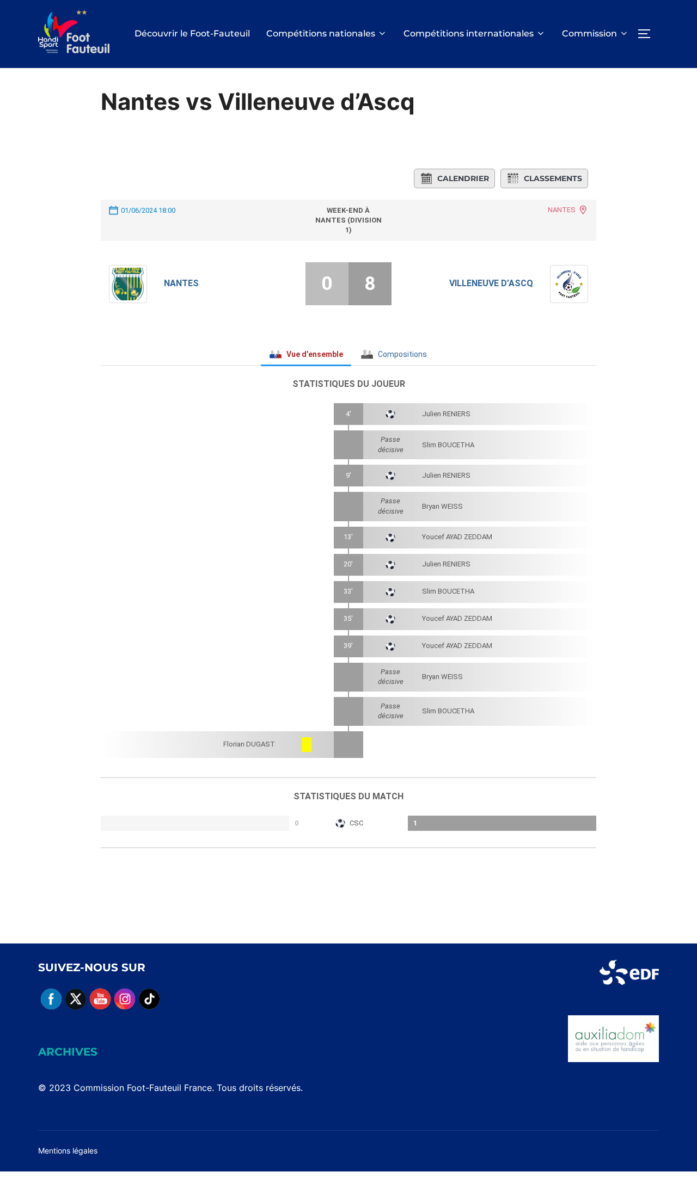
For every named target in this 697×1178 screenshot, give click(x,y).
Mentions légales (67, 1150)
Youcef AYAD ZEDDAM (457, 537)
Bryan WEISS (442, 506)
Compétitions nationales (320, 33)
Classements (553, 178)
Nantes (181, 283)
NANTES (562, 209)
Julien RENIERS (446, 414)
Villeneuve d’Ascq (491, 283)
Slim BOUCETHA (448, 445)
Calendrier (463, 178)
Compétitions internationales (468, 33)
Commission (589, 33)
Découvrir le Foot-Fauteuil (192, 33)
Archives (67, 1051)
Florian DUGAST (249, 744)
